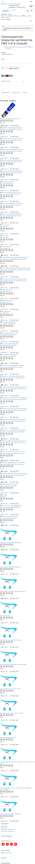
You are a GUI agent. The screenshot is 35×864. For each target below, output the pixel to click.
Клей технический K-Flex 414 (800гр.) (10, 205)
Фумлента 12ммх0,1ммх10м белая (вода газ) (12, 442)
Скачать (25, 92)
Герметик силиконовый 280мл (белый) (10, 151)
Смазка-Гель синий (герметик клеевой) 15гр (12, 421)
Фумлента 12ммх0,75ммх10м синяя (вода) (12, 464)
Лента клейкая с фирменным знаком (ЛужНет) (13, 591)
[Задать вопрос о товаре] (23, 81)
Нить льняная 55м (5, 615)
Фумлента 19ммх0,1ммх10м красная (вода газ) (13, 475)
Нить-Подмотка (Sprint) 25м (7, 324)
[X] (7, 76)
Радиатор (26, 16)
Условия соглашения (8, 831)
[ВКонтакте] (2, 76)
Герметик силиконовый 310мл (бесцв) (10, 172)
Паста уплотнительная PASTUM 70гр (10, 507)
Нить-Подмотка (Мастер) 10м (8, 334)
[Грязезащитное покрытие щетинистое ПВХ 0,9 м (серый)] (19, 48)
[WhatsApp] (12, 76)
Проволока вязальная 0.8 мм (8, 737)
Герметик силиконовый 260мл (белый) (10, 129)
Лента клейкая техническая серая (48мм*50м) (13, 280)
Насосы (12, 16)
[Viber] (9, 76)
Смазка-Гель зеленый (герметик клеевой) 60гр (13, 399)
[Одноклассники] (5, 76)
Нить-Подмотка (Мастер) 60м (8, 345)
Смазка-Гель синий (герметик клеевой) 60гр (12, 432)
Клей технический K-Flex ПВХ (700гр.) (10, 216)
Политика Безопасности (8, 829)
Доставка (4, 828)
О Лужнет (4, 826)
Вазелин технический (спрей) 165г (9, 118)
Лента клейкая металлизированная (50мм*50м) (13, 259)
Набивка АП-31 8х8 (5, 302)
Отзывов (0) (16, 92)
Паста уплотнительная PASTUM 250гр (10, 542)
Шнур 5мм (3, 496)
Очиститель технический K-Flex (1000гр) (11, 367)
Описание (6, 92)
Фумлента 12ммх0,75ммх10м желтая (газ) (12, 453)
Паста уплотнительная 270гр (8, 518)
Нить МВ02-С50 (4, 313)
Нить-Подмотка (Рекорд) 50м (8, 356)
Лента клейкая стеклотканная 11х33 (10, 689)
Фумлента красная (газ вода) (8, 486)
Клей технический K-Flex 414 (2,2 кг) (10, 194)
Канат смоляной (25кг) (6, 183)
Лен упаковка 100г (5, 248)
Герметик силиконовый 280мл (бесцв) (10, 162)
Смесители (19, 16)
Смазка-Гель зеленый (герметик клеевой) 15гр (13, 388)
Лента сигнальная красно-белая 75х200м (11, 713)
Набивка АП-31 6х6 (5, 291)
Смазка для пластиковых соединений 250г (12, 378)
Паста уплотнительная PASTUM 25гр (10, 567)
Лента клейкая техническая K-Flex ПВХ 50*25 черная (14, 270)
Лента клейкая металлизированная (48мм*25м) (13, 664)
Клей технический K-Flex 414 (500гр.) (10, 814)
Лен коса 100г (4, 226)
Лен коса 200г (4, 237)
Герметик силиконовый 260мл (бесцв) (10, 140)
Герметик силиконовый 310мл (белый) (10, 640)
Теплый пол (5, 16)
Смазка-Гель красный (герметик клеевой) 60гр (13, 410)
